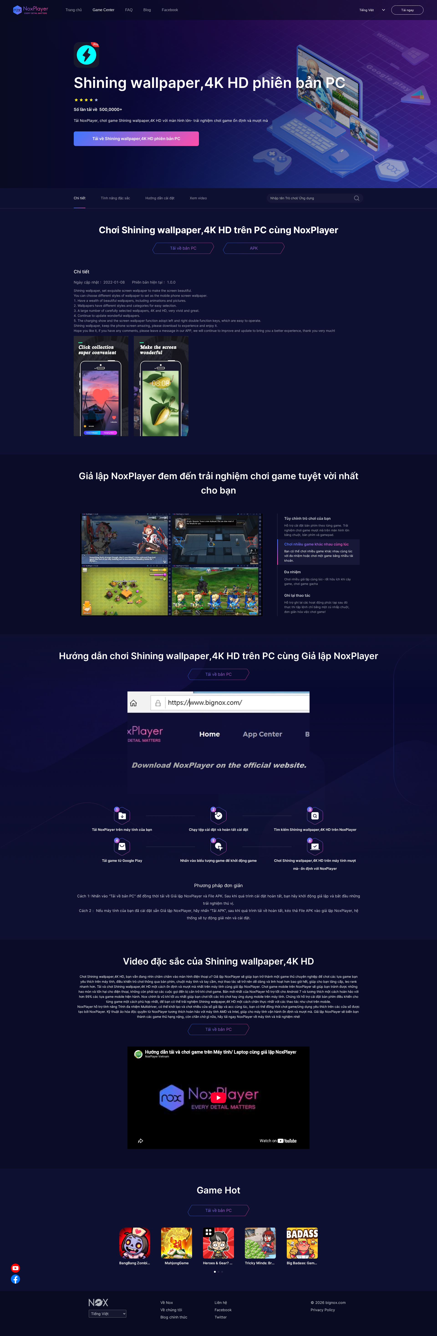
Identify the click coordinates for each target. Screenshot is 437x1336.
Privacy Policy (323, 1310)
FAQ (128, 10)
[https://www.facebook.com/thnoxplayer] (15, 1279)
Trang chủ (74, 10)
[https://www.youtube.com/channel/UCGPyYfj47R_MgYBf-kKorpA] (15, 1268)
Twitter (221, 1317)
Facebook (170, 10)
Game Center (103, 10)
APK (254, 248)
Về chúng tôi (171, 1310)
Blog (147, 10)
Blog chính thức (173, 1317)
